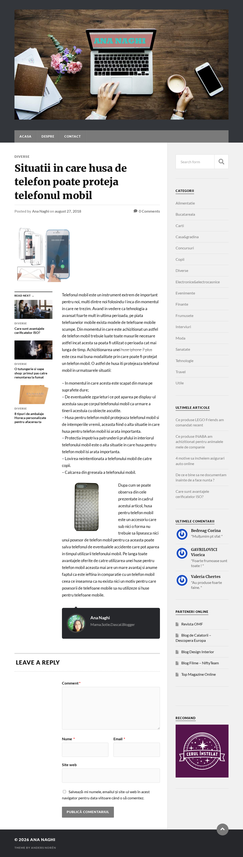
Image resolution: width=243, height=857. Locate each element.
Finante (182, 304)
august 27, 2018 (68, 211)
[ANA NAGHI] (121, 117)
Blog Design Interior (197, 651)
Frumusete (184, 315)
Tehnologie (184, 360)
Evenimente (185, 293)
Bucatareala (185, 214)
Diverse (22, 156)
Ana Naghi (40, 211)
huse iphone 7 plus (136, 349)
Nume (68, 739)
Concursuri (185, 248)
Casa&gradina (187, 236)
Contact (72, 136)
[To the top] (223, 829)
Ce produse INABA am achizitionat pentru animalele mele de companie (199, 441)
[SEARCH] (221, 161)
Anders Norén (43, 847)
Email (119, 739)
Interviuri (183, 326)
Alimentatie (185, 203)
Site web (69, 764)
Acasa (25, 136)
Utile (180, 383)
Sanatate (183, 349)
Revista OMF (192, 624)
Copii (180, 259)
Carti (180, 225)
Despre (48, 136)
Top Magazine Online (198, 674)
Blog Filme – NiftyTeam (200, 663)
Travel (181, 371)
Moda (180, 338)
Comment (71, 683)
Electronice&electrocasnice (198, 281)
